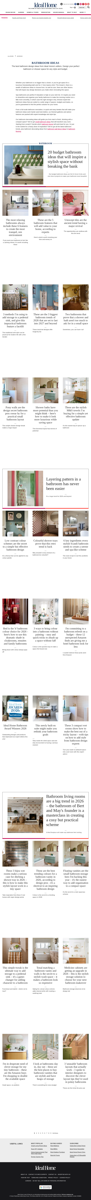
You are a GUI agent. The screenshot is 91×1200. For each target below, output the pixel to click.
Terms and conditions (39, 1177)
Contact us (52, 1174)
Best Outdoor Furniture (57, 1152)
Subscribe (81, 7)
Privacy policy (53, 1177)
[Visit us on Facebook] (75, 4)
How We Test (25, 1177)
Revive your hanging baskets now (41, 18)
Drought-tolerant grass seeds (65, 18)
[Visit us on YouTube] (88, 4)
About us (24, 1174)
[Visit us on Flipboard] (86, 4)
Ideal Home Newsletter (77, 1149)
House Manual (58, 12)
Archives (55, 1133)
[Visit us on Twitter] (78, 4)
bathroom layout (47, 124)
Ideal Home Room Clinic (77, 1152)
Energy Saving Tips (37, 1157)
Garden (21, 12)
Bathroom (19, 56)
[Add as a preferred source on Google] (45, 1187)
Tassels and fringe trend (19, 18)
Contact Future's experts (37, 1174)
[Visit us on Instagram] (81, 4)
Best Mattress (54, 1146)
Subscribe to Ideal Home (77, 1146)
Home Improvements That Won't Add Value (39, 1152)
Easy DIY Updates (37, 1149)
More (82, 12)
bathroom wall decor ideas (56, 129)
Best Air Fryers (55, 1155)
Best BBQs (53, 1149)
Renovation (45, 12)
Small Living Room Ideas (39, 1146)
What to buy (72, 12)
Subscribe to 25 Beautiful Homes (78, 1156)
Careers (28, 1181)
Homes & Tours (32, 12)
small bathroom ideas (43, 122)
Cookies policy (65, 1177)
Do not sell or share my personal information (49, 1181)
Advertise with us (64, 1174)
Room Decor (10, 12)
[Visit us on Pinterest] (83, 4)
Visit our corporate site (67, 1194)
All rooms (11, 56)
